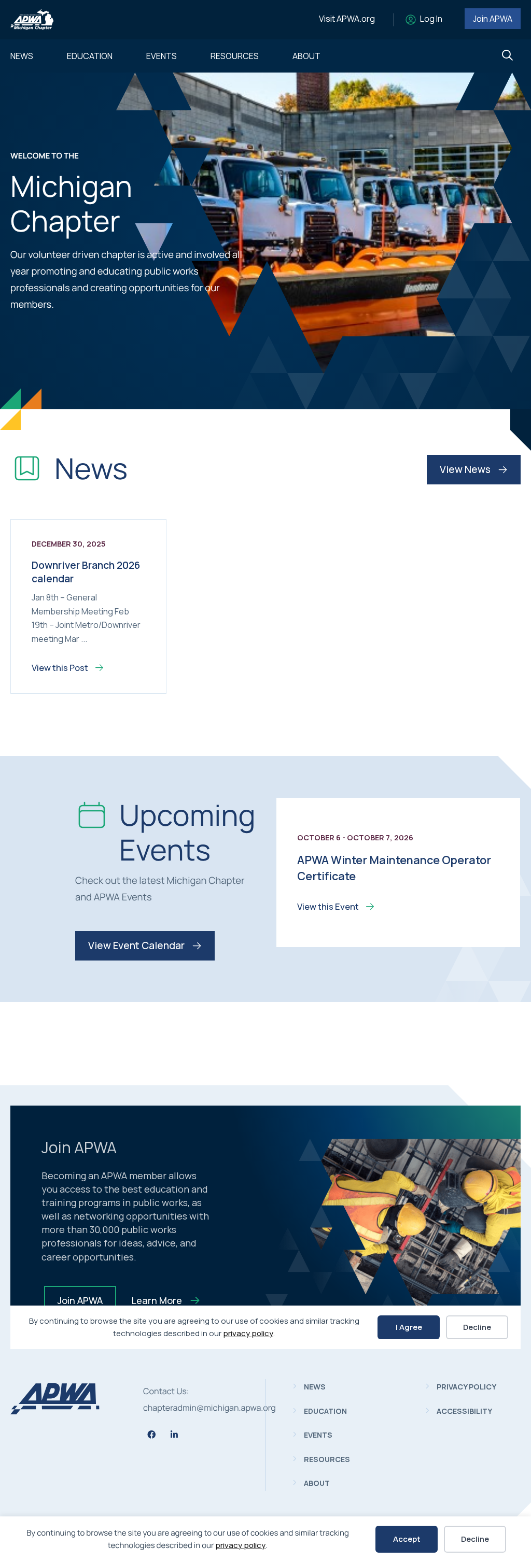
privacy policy (240, 1545)
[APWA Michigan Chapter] (55, 1411)
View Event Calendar (137, 945)
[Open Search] (507, 55)
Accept (407, 1539)
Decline (475, 1539)
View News (466, 469)
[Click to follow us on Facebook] (151, 1434)
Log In (431, 18)
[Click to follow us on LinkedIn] (174, 1434)
